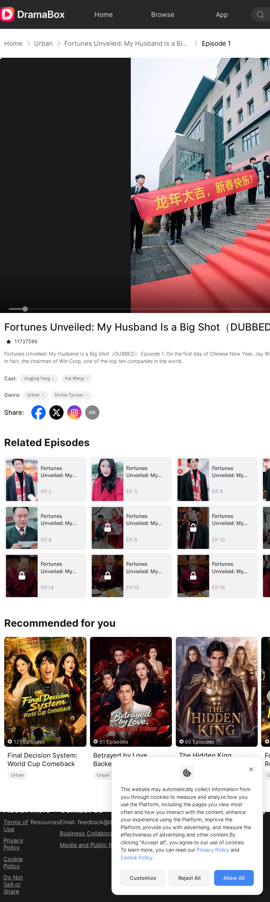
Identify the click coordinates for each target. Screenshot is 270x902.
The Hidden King (205, 755)
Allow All (234, 878)
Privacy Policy (13, 844)
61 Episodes (113, 742)
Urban (43, 43)
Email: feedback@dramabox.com (104, 822)
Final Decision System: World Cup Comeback (42, 759)
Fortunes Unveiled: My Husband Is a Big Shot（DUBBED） (127, 43)
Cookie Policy (13, 863)
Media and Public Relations (97, 844)
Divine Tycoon (69, 394)
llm (34, 833)
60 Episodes (199, 742)
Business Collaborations (93, 833)
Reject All (189, 878)
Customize (143, 878)
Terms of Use (16, 826)
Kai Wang (74, 378)
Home (13, 43)
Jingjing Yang (37, 378)
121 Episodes (29, 742)
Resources (45, 822)
